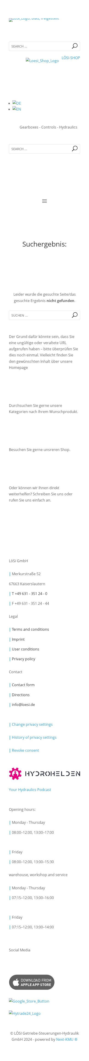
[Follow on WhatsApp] (41, 963)
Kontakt (44, 516)
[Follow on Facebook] (22, 963)
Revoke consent (25, 750)
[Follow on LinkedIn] (12, 963)
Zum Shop (44, 465)
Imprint (18, 639)
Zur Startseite (44, 383)
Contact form (23, 684)
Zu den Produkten (44, 427)
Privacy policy (23, 658)
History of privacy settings (34, 737)
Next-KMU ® (66, 1039)
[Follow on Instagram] (31, 963)
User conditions (25, 649)
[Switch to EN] (17, 109)
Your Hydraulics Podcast (30, 789)
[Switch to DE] (17, 103)
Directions (21, 694)
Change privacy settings (31, 724)
